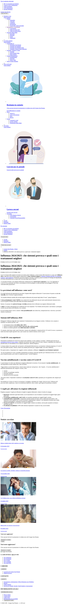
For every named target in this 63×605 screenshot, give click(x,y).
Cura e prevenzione (14, 114)
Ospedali (12, 51)
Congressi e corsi (14, 120)
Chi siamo (9, 213)
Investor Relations (8, 9)
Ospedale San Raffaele (15, 46)
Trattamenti (12, 38)
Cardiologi (12, 23)
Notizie (5, 250)
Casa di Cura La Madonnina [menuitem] (10, 5)
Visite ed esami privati (15, 31)
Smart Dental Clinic (14, 53)
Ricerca (12, 117)
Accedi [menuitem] (5, 239)
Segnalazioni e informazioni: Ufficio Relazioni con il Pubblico (19, 582)
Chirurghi (12, 21)
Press (11, 116)
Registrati (6, 222)
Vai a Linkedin (7, 561)
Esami (11, 36)
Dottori (8, 19)
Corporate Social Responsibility (17, 218)
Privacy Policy (7, 594)
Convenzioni (13, 28)
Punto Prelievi (13, 54)
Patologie (12, 35)
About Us (12, 113)
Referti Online (7, 223)
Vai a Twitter (7, 560)
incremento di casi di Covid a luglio (9, 342)
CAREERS (3, 569)
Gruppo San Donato (5, 12)
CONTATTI (3, 579)
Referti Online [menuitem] (7, 242)
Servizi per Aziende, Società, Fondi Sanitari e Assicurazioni (18, 586)
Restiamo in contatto (5, 539)
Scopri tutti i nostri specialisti (17, 25)
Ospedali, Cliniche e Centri (13, 50)
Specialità (12, 34)
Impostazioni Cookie (8, 600)
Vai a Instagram (7, 557)
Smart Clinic (13, 60)
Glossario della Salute (12, 32)
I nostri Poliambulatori (12, 56)
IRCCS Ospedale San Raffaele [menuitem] (11, 3)
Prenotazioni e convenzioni (13, 27)
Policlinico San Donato (15, 45)
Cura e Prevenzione (5, 408)
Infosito (5, 583)
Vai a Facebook (7, 559)
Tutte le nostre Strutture (12, 61)
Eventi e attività (13, 121)
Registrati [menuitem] (6, 241)
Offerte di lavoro (8, 573)
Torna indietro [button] (7, 17)
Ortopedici (12, 20)
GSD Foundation (8, 6)
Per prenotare (4, 226)
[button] (7, 16)
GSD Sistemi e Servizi (15, 215)
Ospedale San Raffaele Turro (17, 47)
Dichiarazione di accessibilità (11, 599)
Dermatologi (13, 24)
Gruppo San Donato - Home (11, 249)
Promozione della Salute (16, 123)
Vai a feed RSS (7, 563)
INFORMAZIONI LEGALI (6, 592)
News (8, 112)
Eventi (8, 119)
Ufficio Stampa (7, 584)
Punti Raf (12, 58)
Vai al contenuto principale (7, 1)
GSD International (8, 8)
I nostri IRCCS (10, 43)
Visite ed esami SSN (15, 29)
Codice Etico (7, 597)
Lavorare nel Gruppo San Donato (12, 571)
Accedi (5, 220)
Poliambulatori (13, 57)
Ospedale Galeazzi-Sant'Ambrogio (18, 49)
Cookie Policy (7, 596)
